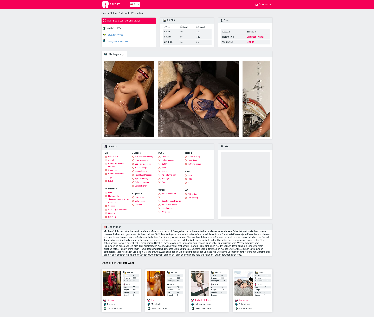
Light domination (169, 160)
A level (111, 160)
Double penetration (116, 174)
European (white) (255, 36)
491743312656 (114, 28)
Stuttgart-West (115, 34)
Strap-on (165, 171)
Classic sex (113, 157)
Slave (164, 167)
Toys (110, 177)
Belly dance (140, 201)
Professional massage (144, 157)
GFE (163, 197)
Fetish (110, 181)
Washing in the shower (117, 209)
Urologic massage (143, 164)
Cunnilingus (167, 208)
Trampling (166, 182)
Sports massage (142, 178)
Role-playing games (170, 175)
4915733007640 (115, 308)
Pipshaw (111, 213)
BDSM (164, 164)
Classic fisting (194, 157)
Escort (111, 192)
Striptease (139, 197)
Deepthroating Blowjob (171, 201)
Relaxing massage (142, 182)
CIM (190, 175)
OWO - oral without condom (116, 164)
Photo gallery (116, 54)
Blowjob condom (169, 194)
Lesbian (138, 204)
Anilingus (166, 212)
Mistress (165, 157)
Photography (113, 196)
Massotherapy (141, 171)
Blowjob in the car (169, 204)
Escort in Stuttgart (110, 13)
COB (190, 179)
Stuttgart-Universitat (117, 41)
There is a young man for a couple (118, 200)
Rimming (112, 217)
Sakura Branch (141, 186)
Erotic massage (141, 160)
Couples (111, 206)
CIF (189, 183)
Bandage (165, 178)
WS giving (192, 194)
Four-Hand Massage (143, 175)
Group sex (112, 170)
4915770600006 (203, 308)
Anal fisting (193, 160)
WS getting (193, 198)
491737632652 (246, 308)
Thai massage (141, 167)
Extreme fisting (194, 164)
